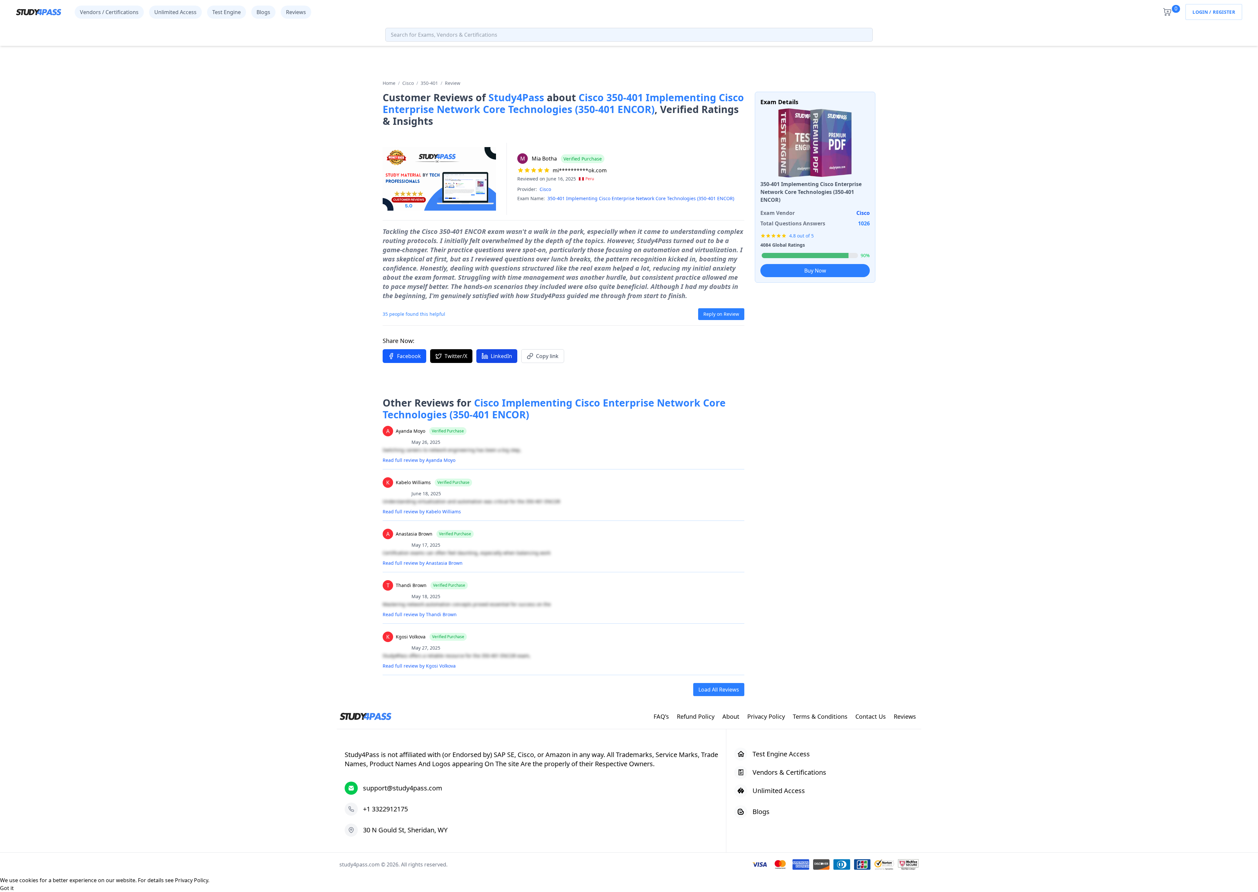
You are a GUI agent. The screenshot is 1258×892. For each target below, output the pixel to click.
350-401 (429, 83)
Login (1200, 12)
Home (389, 83)
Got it (7, 888)
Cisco (408, 83)
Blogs (263, 12)
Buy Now (815, 270)
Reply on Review (721, 314)
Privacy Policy (191, 880)
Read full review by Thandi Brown (420, 614)
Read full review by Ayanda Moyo (419, 460)
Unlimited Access (175, 12)
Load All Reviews (718, 689)
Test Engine (226, 12)
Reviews (296, 12)
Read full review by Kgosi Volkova (419, 666)
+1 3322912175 (385, 809)
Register (1224, 12)
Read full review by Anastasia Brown (423, 563)
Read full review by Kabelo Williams (422, 511)
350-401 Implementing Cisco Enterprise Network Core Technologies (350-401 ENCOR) (640, 198)
